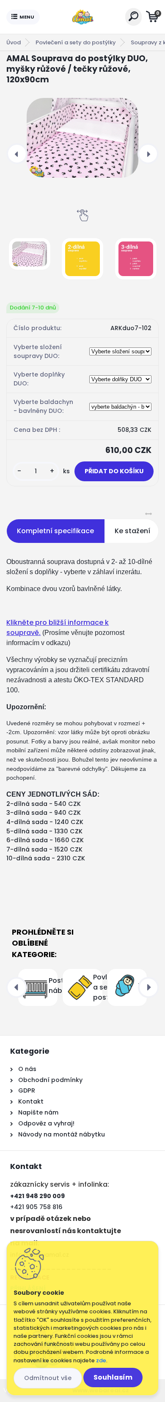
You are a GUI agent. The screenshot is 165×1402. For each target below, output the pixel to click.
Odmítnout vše (48, 1378)
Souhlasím (113, 1377)
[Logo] (82, 17)
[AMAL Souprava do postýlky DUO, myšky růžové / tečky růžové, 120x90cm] (82, 137)
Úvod (13, 42)
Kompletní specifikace (55, 531)
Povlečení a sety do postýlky (76, 42)
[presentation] (17, 153)
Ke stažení (132, 531)
